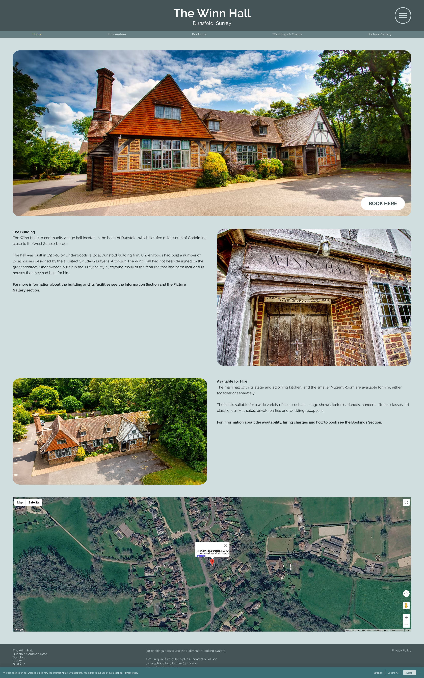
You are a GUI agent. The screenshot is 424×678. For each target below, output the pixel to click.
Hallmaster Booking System (205, 650)
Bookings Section (366, 422)
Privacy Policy (401, 650)
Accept (409, 672)
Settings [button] (378, 672)
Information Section (142, 284)
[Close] (420, 672)
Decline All (393, 672)
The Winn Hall (212, 13)
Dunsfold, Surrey (212, 23)
